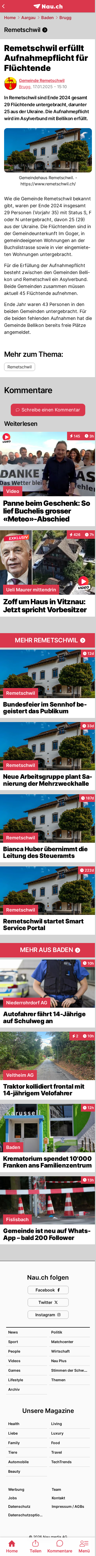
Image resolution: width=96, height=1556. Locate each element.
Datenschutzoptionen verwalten (27, 1515)
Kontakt (58, 1498)
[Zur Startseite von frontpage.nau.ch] (48, 6)
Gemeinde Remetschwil (42, 80)
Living (56, 1423)
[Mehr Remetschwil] (48, 640)
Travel (56, 1452)
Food (55, 1443)
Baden (47, 17)
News (13, 1332)
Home (10, 17)
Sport (13, 1341)
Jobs (12, 1498)
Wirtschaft (60, 1351)
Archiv (14, 1389)
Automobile (18, 1462)
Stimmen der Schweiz (70, 1370)
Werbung (16, 1489)
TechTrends (61, 1462)
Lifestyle (15, 1380)
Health (13, 1423)
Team (56, 1489)
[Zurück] (3, 6)
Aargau (28, 17)
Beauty (14, 1471)
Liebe (13, 1433)
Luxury (57, 1433)
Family (14, 1443)
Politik (56, 1332)
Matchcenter (62, 1341)
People (14, 1351)
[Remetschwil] (48, 30)
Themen (58, 1380)
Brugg (65, 17)
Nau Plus (59, 1361)
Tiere (12, 1452)
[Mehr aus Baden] (48, 950)
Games (14, 1370)
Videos (14, 1361)
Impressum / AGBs (68, 1506)
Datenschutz (19, 1506)
